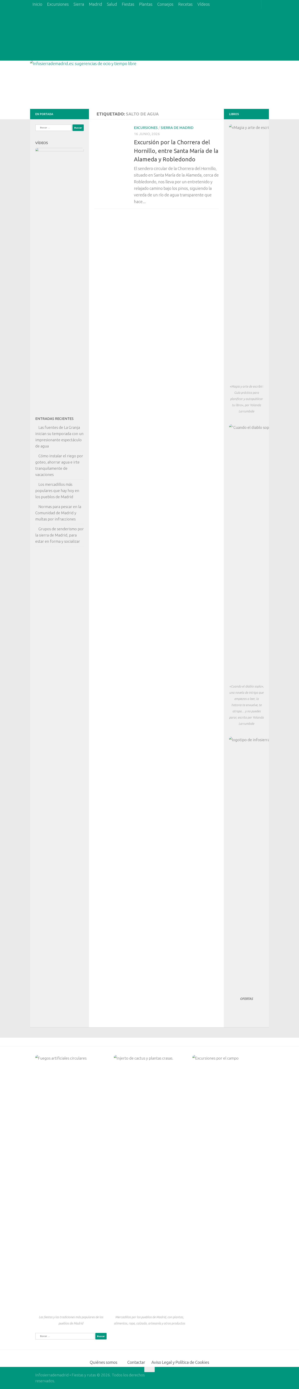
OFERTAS (246, 998)
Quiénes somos (103, 1362)
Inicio (37, 4)
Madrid (95, 4)
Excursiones (58, 4)
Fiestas (128, 4)
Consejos (165, 4)
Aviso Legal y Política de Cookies (180, 1362)
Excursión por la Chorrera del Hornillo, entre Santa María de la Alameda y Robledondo (176, 150)
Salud (112, 4)
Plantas (145, 4)
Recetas (185, 4)
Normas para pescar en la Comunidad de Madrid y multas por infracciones (58, 512)
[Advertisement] (149, 35)
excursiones (146, 127)
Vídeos (203, 4)
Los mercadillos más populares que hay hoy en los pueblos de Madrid (57, 490)
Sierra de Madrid (177, 127)
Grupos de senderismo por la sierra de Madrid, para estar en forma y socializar (59, 535)
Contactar (136, 1362)
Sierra (79, 4)
